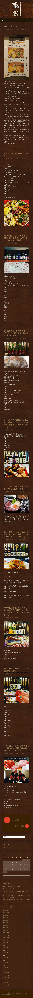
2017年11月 (6, 975)
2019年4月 (5, 940)
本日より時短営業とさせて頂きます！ (12, 886)
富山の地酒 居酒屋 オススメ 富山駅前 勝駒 (17, 670)
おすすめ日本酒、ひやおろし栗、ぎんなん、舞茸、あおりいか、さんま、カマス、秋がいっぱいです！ (16, 611)
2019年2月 (5, 945)
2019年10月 (6, 937)
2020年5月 (5, 925)
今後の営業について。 (13, 26)
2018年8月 (5, 952)
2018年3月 (5, 965)
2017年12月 (6, 972)
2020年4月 (5, 927)
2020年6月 (5, 923)
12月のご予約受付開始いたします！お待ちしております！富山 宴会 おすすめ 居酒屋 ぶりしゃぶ (17, 423)
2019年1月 (5, 947)
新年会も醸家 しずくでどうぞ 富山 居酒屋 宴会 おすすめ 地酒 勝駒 (16, 333)
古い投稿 (12, 820)
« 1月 (9, 874)
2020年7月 (5, 920)
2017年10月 (6, 977)
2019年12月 (6, 932)
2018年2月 (5, 967)
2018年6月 (5, 957)
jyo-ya (24, 29)
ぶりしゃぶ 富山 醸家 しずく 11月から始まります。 (16, 487)
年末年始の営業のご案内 (9, 889)
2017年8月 (5, 982)
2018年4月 (5, 962)
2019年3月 (5, 942)
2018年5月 (5, 960)
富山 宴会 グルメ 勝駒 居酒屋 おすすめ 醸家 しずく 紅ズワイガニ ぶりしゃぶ (17, 534)
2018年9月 (5, 950)
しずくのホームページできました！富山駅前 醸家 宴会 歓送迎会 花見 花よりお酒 (16, 748)
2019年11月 (6, 935)
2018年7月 (5, 955)
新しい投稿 (21, 826)
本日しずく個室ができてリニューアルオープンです (16, 899)
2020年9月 (5, 915)
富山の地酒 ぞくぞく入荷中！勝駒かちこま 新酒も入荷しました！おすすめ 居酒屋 (16, 238)
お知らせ (18, 29)
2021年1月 (5, 910)
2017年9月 (5, 980)
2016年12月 (6, 985)
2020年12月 (6, 913)
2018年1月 (5, 970)
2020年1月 (5, 930)
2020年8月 (5, 918)
